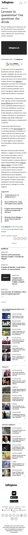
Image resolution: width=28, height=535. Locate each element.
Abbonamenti (5, 506)
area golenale (18, 128)
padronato (9, 235)
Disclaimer (11, 506)
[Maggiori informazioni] (22, 64)
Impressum (17, 506)
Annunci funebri (17, 508)
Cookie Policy (15, 510)
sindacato (14, 235)
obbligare (18, 81)
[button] (2, 515)
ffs (5, 235)
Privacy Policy (6, 510)
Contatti (23, 506)
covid (2, 235)
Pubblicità (11, 508)
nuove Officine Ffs (7, 103)
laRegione (19, 59)
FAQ (6, 508)
